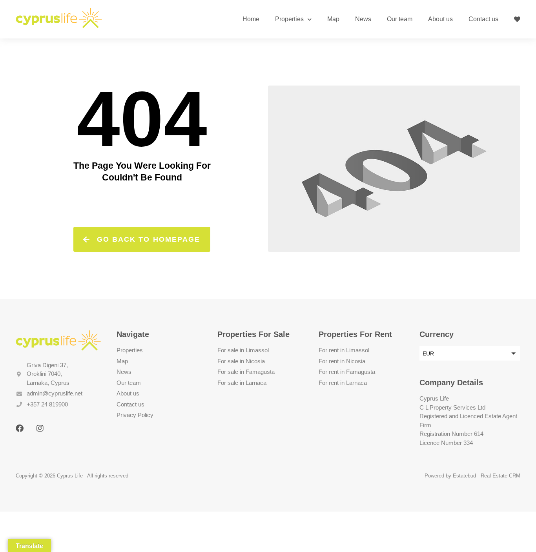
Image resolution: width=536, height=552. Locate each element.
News (363, 19)
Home (250, 19)
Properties (289, 19)
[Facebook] (20, 428)
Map (333, 19)
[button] (469, 353)
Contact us (483, 19)
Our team (399, 19)
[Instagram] (40, 428)
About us (440, 19)
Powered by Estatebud (450, 476)
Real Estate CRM (500, 476)
